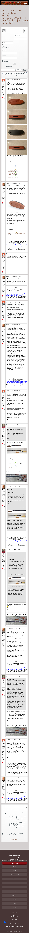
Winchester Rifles (17, 70)
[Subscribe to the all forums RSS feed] (3, 807)
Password (4, 55)
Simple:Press (14, 839)
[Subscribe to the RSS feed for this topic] (26, 72)
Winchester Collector (18, 931)
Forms (14, 899)
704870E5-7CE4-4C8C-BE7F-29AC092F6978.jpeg (13, 171)
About (14, 870)
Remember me (7, 61)
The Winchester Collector (14, 874)
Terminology (14, 895)
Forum (10, 70)
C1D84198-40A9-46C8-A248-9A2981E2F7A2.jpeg (13, 174)
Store (15, 887)
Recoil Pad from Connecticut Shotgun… (25, 70)
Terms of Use (14, 912)
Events (14, 878)
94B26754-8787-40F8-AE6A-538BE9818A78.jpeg (12, 177)
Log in (14, 907)
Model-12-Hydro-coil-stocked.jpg (13, 463)
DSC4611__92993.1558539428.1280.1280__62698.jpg (17, 233)
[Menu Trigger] (26, 3)
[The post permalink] (17, 79)
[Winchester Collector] (14, 3)
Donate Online (14, 863)
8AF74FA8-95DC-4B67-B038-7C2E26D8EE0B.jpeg (13, 167)
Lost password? (9, 66)
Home (4, 70)
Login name (4, 50)
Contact (14, 903)
